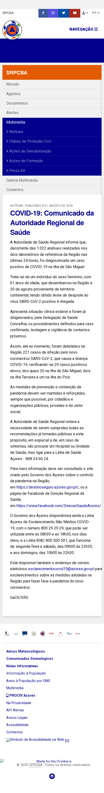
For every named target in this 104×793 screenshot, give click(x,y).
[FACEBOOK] (43, 13)
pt (94, 13)
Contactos (14, 189)
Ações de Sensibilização (29, 151)
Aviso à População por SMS (28, 681)
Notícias (15, 131)
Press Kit (16, 170)
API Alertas (15, 710)
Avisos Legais (17, 718)
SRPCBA (8, 13)
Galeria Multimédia (22, 180)
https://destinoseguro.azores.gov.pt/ (47, 487)
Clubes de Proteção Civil (29, 141)
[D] (66, 741)
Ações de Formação (25, 161)
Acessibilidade (17, 725)
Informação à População (26, 673)
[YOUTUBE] (74, 13)
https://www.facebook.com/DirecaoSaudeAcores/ (58, 505)
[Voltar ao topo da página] (52, 776)
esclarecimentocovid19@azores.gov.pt (61, 569)
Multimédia (15, 122)
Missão (12, 84)
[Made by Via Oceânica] (52, 760)
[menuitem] (43, 13)
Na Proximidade (18, 703)
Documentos (17, 103)
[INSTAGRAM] (53, 13)
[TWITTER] (63, 13)
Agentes (13, 94)
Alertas (12, 112)
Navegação (81, 29)
